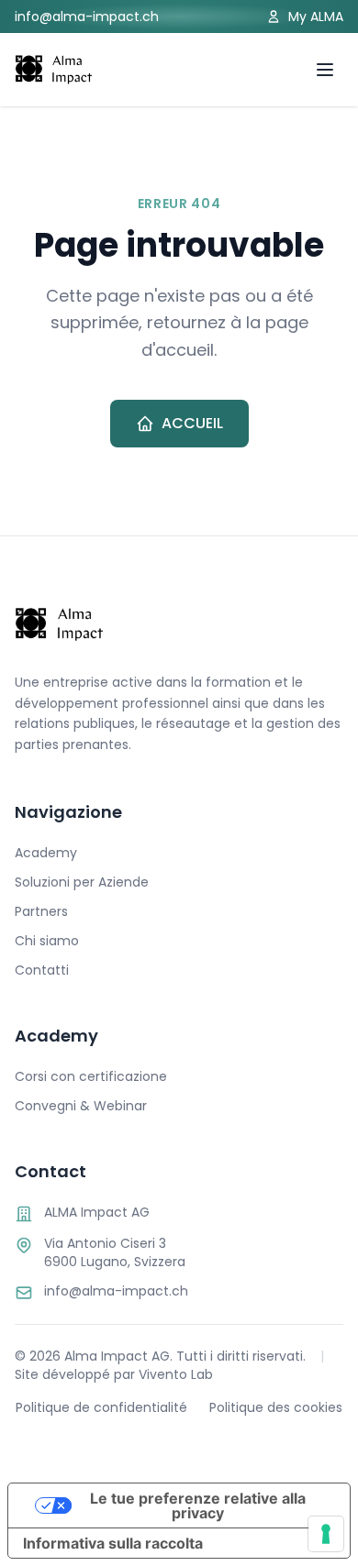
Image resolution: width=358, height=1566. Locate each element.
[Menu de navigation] (325, 69)
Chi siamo (47, 941)
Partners (41, 911)
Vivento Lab (176, 1374)
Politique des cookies (275, 1407)
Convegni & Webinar (81, 1106)
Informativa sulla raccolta (113, 1543)
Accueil (192, 423)
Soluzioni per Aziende (82, 882)
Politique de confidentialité (101, 1407)
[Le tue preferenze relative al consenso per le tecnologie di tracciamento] (325, 1533)
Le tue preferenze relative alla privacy (198, 1505)
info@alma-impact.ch (87, 16)
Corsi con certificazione (91, 1076)
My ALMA (315, 16)
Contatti (42, 970)
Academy (46, 853)
